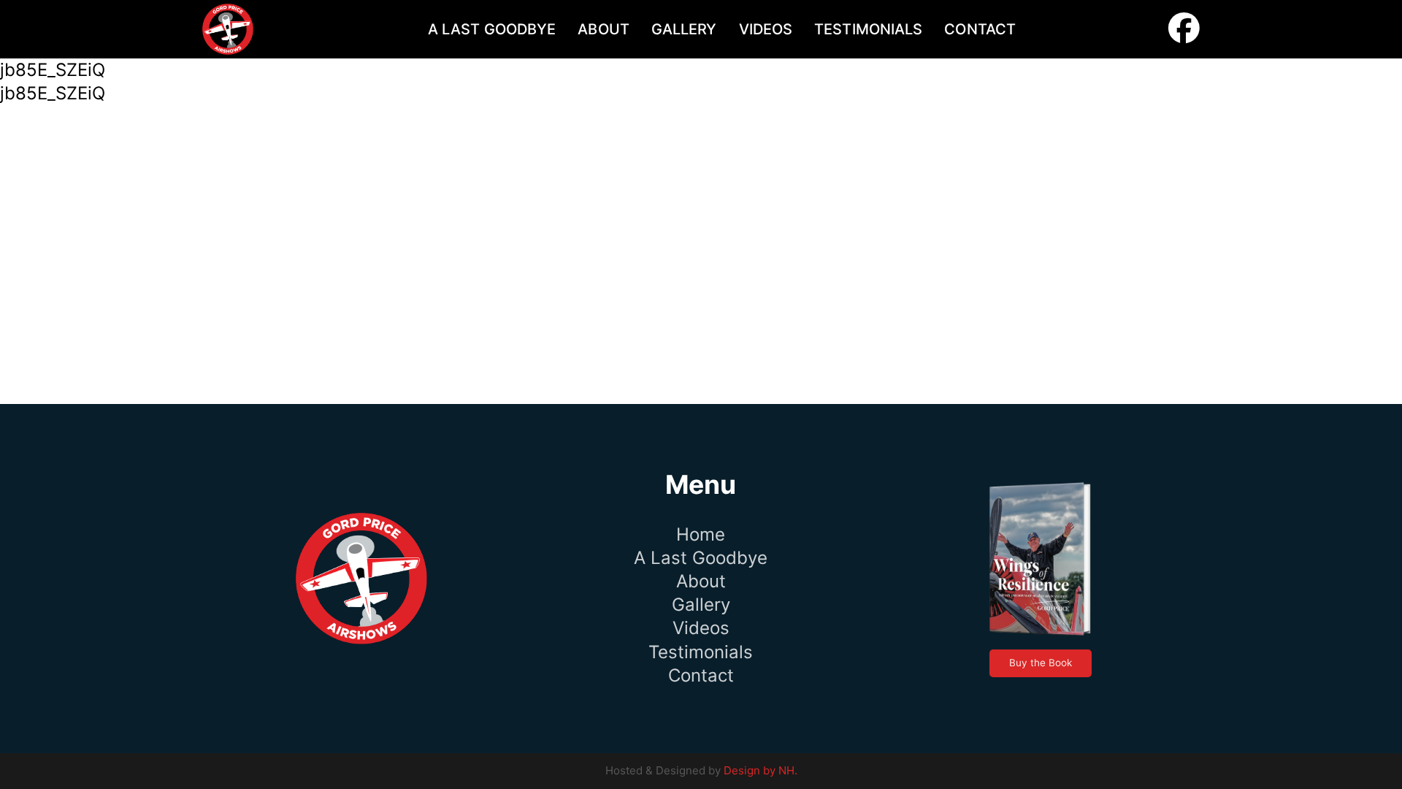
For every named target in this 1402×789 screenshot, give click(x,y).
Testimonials (868, 29)
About (603, 29)
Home (700, 534)
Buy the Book (1040, 662)
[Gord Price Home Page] (227, 29)
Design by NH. (760, 770)
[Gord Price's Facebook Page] (1184, 33)
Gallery (684, 29)
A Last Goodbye (492, 29)
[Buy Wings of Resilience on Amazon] (1040, 560)
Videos (766, 29)
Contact (980, 29)
